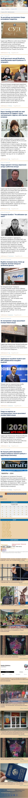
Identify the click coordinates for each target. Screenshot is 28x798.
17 (10, 512)
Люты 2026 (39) (5, 530)
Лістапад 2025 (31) (6, 534)
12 (18, 510)
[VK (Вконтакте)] (11, 795)
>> (1, 496)
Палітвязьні (11, 256)
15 (2, 512)
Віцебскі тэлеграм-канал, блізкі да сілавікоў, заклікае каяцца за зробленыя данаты (12, 263)
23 (6, 514)
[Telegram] (3, 795)
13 (22, 510)
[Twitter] (9, 795)
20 (22, 512)
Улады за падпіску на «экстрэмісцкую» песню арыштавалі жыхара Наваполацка (13, 413)
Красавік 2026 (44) (6, 527)
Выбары (10, 105)
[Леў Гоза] (14, 177)
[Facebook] (6, 795)
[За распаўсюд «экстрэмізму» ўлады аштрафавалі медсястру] (14, 30)
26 (18, 514)
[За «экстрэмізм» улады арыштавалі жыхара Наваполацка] (14, 333)
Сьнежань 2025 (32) (6, 532)
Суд (9, 52)
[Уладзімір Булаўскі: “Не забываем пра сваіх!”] (14, 227)
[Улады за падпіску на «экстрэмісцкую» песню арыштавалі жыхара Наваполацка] (14, 425)
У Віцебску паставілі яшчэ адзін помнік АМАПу (12, 605)
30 (6, 516)
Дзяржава (10, 315)
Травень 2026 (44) (6, 526)
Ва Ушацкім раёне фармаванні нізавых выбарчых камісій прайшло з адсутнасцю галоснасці (13, 453)
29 (2, 516)
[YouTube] (14, 795)
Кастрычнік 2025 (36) (7, 535)
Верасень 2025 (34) (6, 536)
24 (10, 514)
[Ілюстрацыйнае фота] (14, 73)
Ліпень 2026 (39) (6, 523)
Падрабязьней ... (15, 52)
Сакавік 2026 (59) (6, 528)
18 (14, 512)
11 (14, 510)
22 (2, 514)
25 (14, 514)
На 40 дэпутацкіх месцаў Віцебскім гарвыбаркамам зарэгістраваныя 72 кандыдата (13, 60)
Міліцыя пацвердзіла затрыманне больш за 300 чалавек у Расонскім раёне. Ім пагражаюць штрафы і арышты (14, 705)
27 (22, 514)
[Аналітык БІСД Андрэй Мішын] (14, 373)
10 (10, 510)
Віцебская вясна (11, 790)
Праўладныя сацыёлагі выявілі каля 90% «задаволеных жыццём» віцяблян (13, 360)
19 (18, 512)
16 (6, 512)
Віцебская (7, 1)
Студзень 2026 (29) (6, 531)
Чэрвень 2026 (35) (6, 524)
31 (10, 516)
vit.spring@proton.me (5, 792)
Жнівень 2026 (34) (6, 521)
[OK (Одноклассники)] (17, 795)
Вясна (8, 5)
